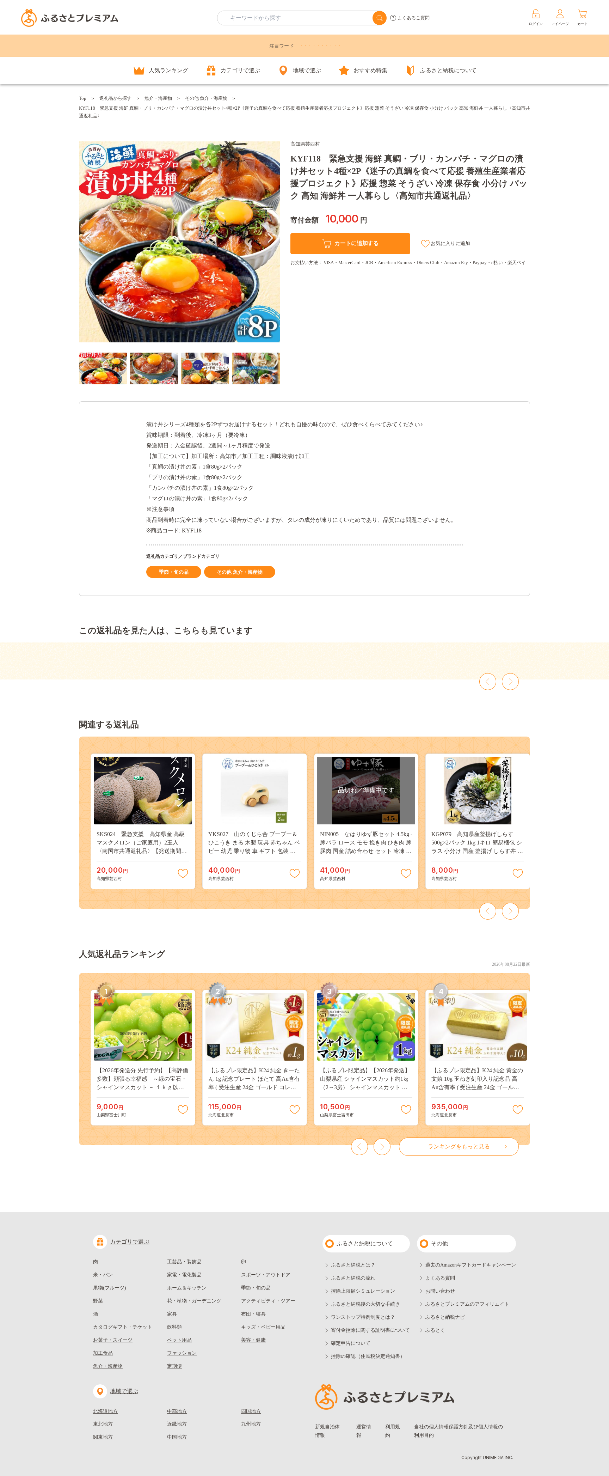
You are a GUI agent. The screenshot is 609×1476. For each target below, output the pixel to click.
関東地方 (103, 1437)
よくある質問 (440, 1278)
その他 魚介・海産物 (206, 98)
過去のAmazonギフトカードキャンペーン (470, 1265)
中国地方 (177, 1437)
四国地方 (251, 1411)
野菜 (98, 1301)
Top (82, 98)
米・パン (103, 1274)
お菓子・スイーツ (113, 1340)
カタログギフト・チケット (122, 1327)
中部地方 (177, 1411)
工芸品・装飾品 (184, 1261)
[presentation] (88, 238)
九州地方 (251, 1424)
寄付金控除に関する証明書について (370, 1330)
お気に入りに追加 (450, 243)
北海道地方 (105, 1411)
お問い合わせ (440, 1291)
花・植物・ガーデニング (194, 1301)
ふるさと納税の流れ (353, 1278)
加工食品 (103, 1353)
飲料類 (174, 1327)
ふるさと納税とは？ (353, 1265)
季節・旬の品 (174, 572)
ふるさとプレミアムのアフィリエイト (467, 1304)
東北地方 (103, 1424)
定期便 (174, 1366)
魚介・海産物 (158, 98)
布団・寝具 (253, 1314)
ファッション (182, 1353)
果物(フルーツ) (109, 1288)
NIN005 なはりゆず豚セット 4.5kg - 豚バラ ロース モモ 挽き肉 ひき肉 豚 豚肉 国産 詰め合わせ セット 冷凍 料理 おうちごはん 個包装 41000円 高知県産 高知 (366, 851)
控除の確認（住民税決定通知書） (368, 1356)
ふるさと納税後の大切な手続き (365, 1304)
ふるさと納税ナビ (445, 1317)
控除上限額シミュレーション (363, 1291)
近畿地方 (177, 1424)
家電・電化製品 (184, 1274)
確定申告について (350, 1343)
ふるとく (435, 1330)
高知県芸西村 (305, 144)
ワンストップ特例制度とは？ (363, 1317)
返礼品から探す (115, 98)
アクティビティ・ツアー (268, 1301)
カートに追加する (356, 243)
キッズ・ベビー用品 (263, 1327)
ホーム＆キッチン (187, 1288)
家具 (172, 1314)
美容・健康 (253, 1340)
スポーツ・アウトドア (265, 1274)
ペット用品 (179, 1340)
